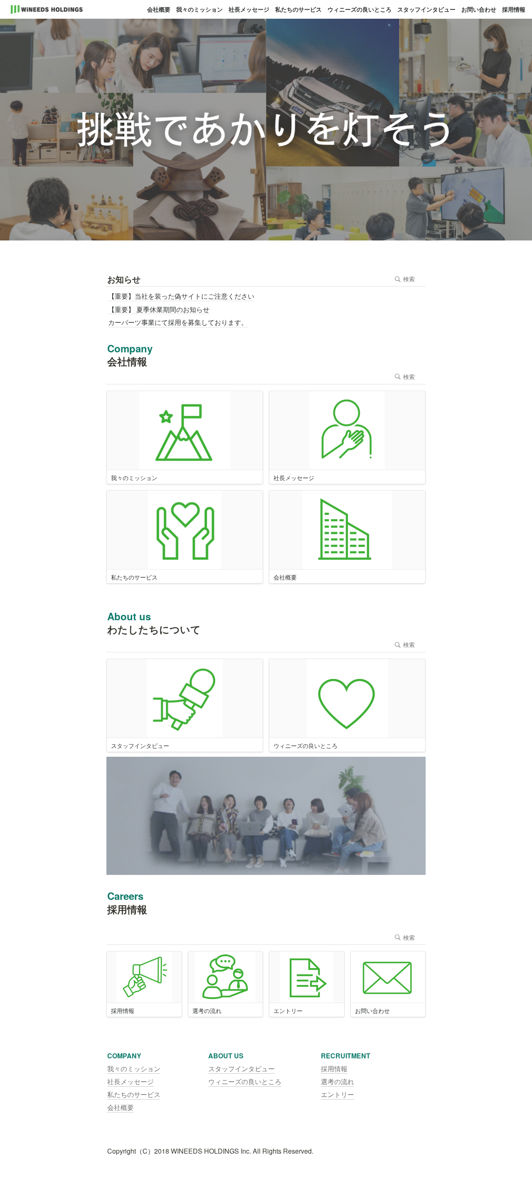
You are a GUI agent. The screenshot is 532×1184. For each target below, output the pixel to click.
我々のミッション (199, 9)
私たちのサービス (298, 9)
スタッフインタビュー (426, 9)
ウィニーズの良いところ (360, 9)
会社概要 (158, 9)
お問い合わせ (478, 9)
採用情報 (513, 9)
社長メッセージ (249, 9)
